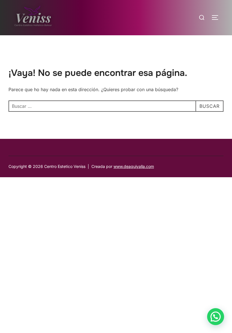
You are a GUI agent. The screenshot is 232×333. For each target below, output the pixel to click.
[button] (215, 316)
